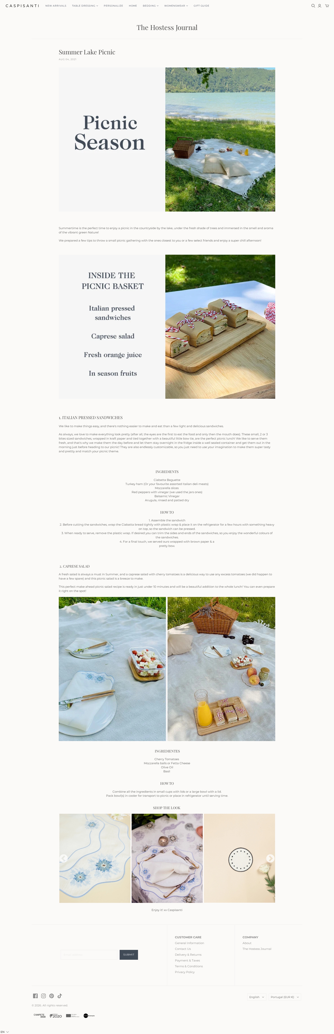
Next (270, 859)
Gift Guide (202, 5)
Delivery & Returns (188, 954)
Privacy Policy (185, 972)
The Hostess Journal (167, 27)
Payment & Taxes (187, 960)
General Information (189, 943)
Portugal (282, 997)
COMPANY (250, 937)
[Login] (320, 6)
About (247, 943)
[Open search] (313, 6)
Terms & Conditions (189, 966)
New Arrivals (55, 5)
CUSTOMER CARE (188, 937)
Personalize (113, 5)
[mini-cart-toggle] (327, 6)
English (254, 997)
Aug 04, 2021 (67, 59)
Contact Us (183, 949)
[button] (4, 1032)
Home (133, 5)
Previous (63, 859)
